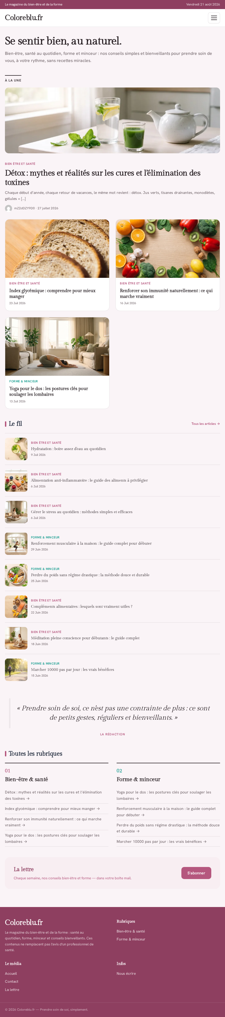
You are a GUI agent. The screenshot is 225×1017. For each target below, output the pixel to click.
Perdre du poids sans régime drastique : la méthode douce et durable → (168, 828)
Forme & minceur (138, 779)
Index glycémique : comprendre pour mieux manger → (52, 808)
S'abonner (196, 872)
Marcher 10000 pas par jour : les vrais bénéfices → (162, 841)
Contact (11, 981)
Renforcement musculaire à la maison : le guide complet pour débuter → (166, 811)
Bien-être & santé (26, 779)
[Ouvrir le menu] (214, 17)
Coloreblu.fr (24, 17)
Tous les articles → (206, 424)
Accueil (11, 973)
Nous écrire (126, 973)
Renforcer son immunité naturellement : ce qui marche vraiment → (53, 822)
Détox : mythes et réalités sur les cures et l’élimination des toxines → (53, 795)
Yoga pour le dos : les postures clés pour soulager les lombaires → (52, 838)
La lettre (12, 989)
